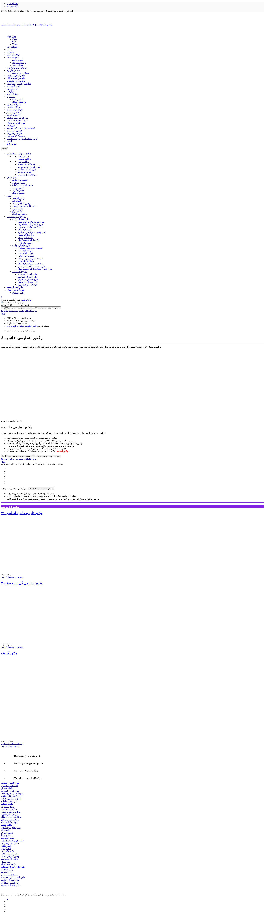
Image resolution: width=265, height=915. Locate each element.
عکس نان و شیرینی (10, 843)
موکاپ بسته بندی (9, 809)
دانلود (24, 300)
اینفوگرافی (6, 848)
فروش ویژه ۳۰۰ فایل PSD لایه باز (22, 138)
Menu (4, 149)
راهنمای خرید (13, 3)
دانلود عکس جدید (14, 86)
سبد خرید (11, 96)
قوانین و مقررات (14, 130)
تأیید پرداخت (17, 60)
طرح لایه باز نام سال (16, 123)
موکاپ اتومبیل (7, 806)
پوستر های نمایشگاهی (11, 827)
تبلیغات (10, 141)
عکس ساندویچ (7, 838)
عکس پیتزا (6, 835)
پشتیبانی (10, 52)
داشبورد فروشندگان (16, 75)
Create (15, 39)
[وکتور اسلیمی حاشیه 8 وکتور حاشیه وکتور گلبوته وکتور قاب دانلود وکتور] (132, 17)
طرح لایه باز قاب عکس (11, 796)
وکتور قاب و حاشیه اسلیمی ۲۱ (22, 513)
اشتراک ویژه (12, 47)
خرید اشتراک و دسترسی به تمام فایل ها (19, 310)
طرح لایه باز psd (14, 115)
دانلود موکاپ (7, 804)
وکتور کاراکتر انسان (10, 856)
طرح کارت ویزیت (15, 110)
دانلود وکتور (12, 89)
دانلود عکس (6, 825)
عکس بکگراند (7, 833)
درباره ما (11, 91)
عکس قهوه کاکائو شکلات (12, 840)
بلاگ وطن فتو (13, 6)
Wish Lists (11, 37)
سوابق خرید (17, 65)
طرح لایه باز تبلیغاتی (10, 791)
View (14, 44)
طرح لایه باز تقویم (9, 874)
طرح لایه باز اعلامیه (10, 880)
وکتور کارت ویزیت (9, 859)
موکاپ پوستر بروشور (11, 812)
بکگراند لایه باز (7, 788)
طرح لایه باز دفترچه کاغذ (12, 793)
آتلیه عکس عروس (9, 785)
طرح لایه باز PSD (14, 112)
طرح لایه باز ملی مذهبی (17, 120)
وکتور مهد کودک (8, 864)
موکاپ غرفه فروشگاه (11, 817)
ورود (3, 313)
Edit (14, 42)
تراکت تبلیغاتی (13, 54)
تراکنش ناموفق (19, 62)
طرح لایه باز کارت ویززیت (13, 877)
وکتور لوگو (6, 861)
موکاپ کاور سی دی (10, 819)
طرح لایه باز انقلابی (9, 882)
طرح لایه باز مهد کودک (11, 799)
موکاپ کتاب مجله (9, 822)
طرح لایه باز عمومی (10, 783)
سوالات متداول (13, 104)
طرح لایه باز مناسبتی (10, 885)
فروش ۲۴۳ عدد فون (16, 136)
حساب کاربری (13, 70)
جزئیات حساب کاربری (17, 68)
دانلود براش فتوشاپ (16, 81)
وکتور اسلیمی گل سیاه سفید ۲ (22, 583)
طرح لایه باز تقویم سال (17, 117)
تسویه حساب (13, 57)
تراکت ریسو (6, 872)
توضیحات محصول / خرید (12, 577)
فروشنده (11, 125)
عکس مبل (6, 830)
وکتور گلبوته (9, 653)
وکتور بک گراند (7, 851)
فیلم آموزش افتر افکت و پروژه (21, 128)
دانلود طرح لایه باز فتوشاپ (19, 83)
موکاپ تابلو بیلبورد (9, 814)
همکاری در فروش (20, 73)
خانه (29, 300)
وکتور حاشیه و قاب (15, 326)
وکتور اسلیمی (31, 326)
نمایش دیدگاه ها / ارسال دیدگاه (41, 489)
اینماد (9, 49)
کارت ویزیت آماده (9, 801)
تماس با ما (11, 144)
